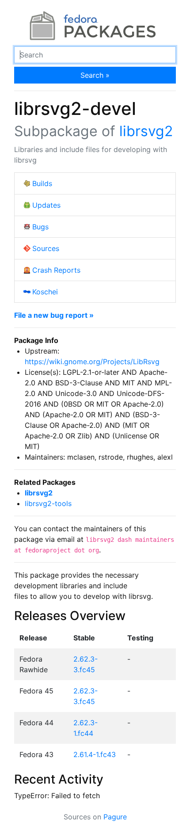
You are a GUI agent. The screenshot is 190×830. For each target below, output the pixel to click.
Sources (45, 248)
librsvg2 (146, 131)
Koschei (45, 291)
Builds (42, 183)
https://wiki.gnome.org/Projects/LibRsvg (92, 361)
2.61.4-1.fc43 (94, 754)
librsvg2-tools (48, 503)
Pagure (115, 816)
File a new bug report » (54, 315)
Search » (95, 75)
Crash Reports (56, 270)
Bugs (40, 226)
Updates (46, 205)
